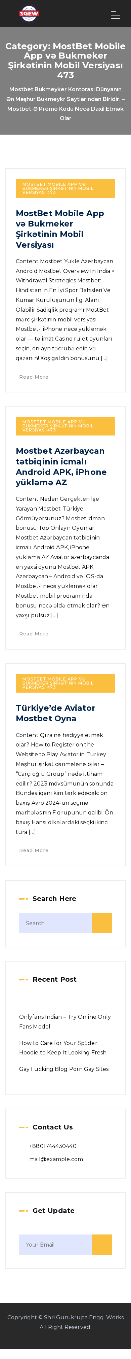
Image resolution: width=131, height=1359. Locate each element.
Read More (34, 377)
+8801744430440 (52, 1146)
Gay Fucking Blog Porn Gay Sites (63, 1069)
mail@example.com (56, 1159)
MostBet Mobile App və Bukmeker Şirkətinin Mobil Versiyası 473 (58, 188)
